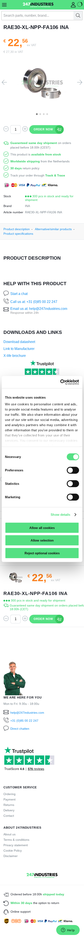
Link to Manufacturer (18, 349)
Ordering (9, 794)
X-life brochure (14, 355)
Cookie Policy (12, 850)
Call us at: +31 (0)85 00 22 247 (33, 302)
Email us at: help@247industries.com (38, 309)
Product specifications (18, 233)
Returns (8, 805)
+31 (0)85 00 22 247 (24, 720)
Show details (60, 514)
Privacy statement (15, 845)
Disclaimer (10, 856)
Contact (8, 815)
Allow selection (42, 540)
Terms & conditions (16, 839)
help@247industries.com (27, 712)
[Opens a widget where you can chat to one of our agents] (68, 930)
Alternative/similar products (53, 229)
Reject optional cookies (42, 553)
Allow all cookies (42, 527)
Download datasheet (19, 342)
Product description (16, 229)
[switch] (73, 470)
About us (9, 834)
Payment (9, 799)
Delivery (8, 810)
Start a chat (19, 294)
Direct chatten (19, 728)
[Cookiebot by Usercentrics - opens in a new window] (60, 382)
